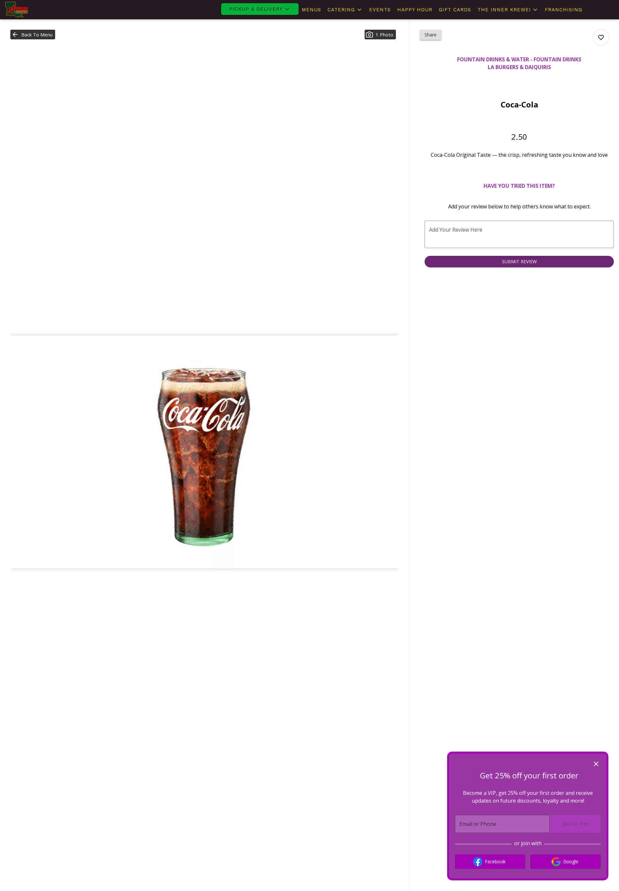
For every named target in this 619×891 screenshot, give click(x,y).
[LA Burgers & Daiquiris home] (34, 10)
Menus (311, 10)
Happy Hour (414, 10)
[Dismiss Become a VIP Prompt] (596, 764)
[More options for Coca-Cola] (601, 37)
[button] (260, 9)
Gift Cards (455, 10)
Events (380, 10)
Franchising (563, 10)
